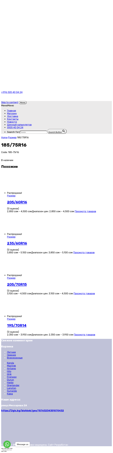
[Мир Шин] (34, 15)
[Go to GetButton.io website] (7, 450)
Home (4, 137)
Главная (11, 110)
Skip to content (9, 102)
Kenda (10, 363)
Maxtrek (11, 365)
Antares (11, 368)
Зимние (11, 355)
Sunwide (12, 391)
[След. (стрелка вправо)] (5, 451)
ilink (9, 374)
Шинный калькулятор (19, 124)
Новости (12, 121)
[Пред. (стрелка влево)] (2, 451)
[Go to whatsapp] (7, 444)
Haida (10, 382)
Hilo (9, 371)
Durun (10, 379)
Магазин (12, 113)
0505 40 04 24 (15, 127)
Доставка (12, 116)
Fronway (12, 377)
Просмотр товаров (85, 211)
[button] (7, 105)
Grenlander (13, 385)
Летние (11, 352)
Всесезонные (15, 357)
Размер (12, 137)
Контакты (12, 119)
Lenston (11, 388)
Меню (22, 102)
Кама (10, 393)
